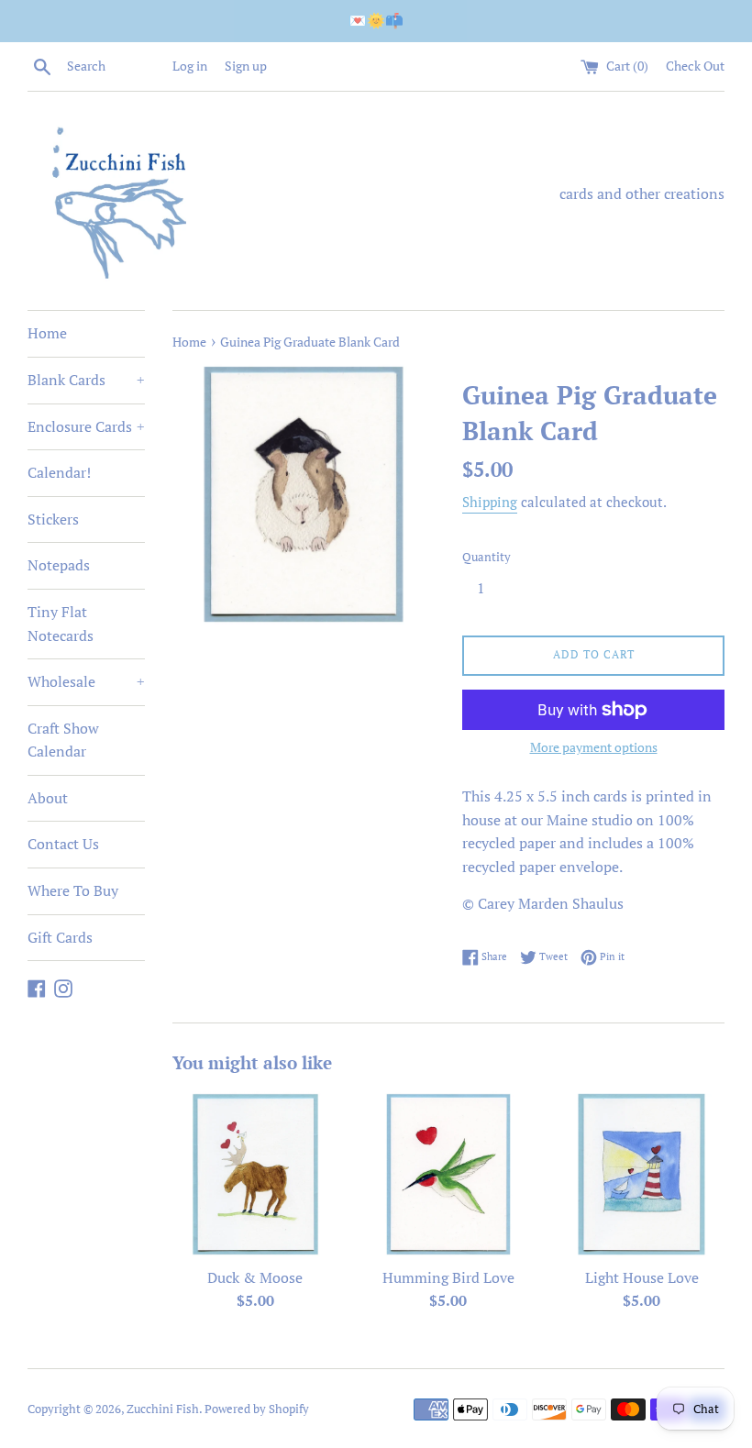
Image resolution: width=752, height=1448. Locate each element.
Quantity (486, 557)
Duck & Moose (255, 1277)
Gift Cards (60, 937)
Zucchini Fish (163, 1409)
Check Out (695, 65)
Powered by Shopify (257, 1409)
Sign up (246, 65)
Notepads (59, 565)
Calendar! (59, 472)
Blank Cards (86, 380)
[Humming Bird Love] (449, 1174)
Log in (189, 65)
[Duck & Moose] (255, 1174)
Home (47, 333)
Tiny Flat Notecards (61, 624)
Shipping (489, 501)
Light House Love (642, 1277)
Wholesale (86, 681)
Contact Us (63, 844)
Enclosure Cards (86, 426)
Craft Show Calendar (63, 740)
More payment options (594, 747)
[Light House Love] (641, 1174)
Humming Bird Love (448, 1277)
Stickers (53, 519)
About (48, 798)
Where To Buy (73, 890)
